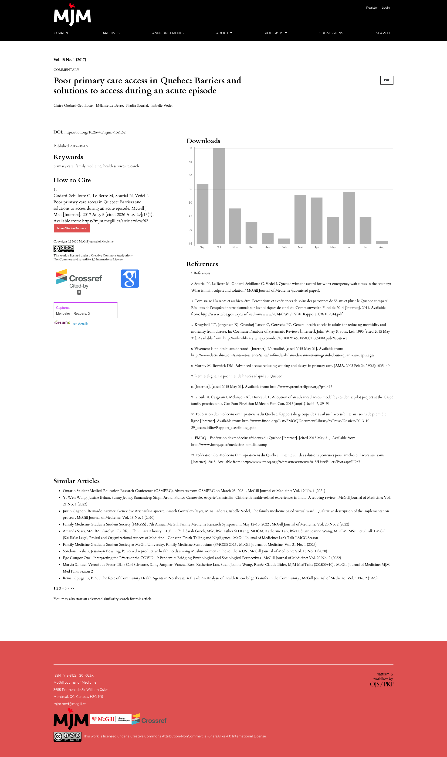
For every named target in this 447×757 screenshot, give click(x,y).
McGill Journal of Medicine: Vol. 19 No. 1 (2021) (286, 490)
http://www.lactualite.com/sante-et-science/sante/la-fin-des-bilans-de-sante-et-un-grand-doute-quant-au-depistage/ (282, 355)
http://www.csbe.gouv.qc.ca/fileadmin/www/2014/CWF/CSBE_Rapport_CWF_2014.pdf (271, 314)
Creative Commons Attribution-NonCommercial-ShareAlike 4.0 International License (93, 257)
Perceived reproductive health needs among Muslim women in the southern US (185, 551)
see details (80, 323)
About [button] (222, 33)
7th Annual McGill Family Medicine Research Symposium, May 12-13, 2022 (209, 524)
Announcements (168, 33)
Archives (111, 33)
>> (72, 588)
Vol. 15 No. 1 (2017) (70, 59)
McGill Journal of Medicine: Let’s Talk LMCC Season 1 (277, 537)
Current (62, 33)
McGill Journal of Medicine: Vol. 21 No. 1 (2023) (278, 544)
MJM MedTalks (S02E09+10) (311, 564)
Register (372, 7)
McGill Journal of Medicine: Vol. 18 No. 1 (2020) (115, 517)
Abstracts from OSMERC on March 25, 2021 (210, 490)
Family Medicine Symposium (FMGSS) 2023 (201, 544)
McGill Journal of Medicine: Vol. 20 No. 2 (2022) (310, 524)
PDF (387, 80)
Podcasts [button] (274, 33)
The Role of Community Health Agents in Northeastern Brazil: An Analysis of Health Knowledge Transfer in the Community (200, 578)
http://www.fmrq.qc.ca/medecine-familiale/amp (229, 444)
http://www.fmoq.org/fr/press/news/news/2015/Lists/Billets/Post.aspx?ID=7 (301, 461)
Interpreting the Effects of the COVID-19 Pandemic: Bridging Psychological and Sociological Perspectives (177, 557)
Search (383, 33)
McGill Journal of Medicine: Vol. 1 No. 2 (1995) (340, 578)
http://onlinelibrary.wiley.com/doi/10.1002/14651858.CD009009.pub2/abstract (285, 338)
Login (386, 7)
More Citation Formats (71, 228)
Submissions (331, 33)
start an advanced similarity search (102, 598)
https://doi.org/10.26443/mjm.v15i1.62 (94, 132)
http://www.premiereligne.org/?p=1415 (301, 386)
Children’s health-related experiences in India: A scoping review (286, 497)
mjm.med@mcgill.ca (70, 704)
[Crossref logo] (149, 719)
